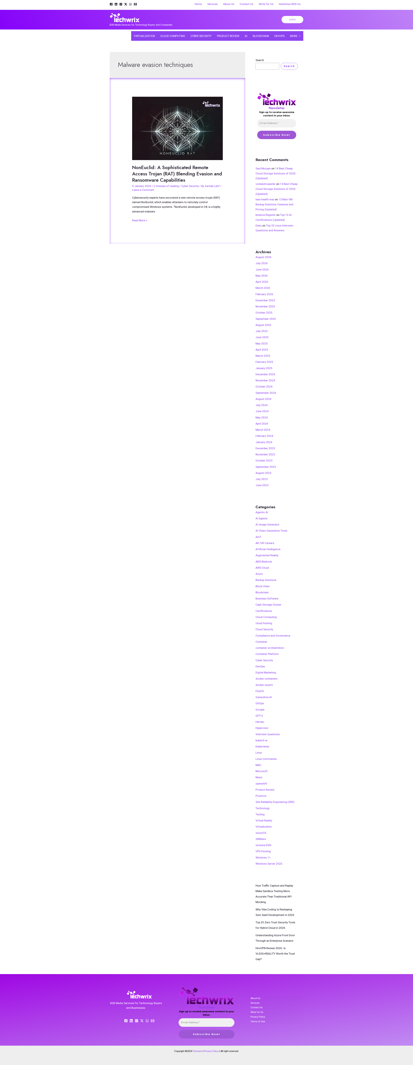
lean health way (265, 199)
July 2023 (262, 479)
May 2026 (262, 275)
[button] (292, 19)
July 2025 (262, 331)
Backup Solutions (266, 580)
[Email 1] (135, 4)
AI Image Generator (267, 524)
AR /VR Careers (265, 543)
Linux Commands (266, 759)
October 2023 (264, 460)
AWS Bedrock (264, 561)
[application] (299, 36)
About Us (255, 998)
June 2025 (262, 337)
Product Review (265, 789)
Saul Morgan (263, 168)
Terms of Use (258, 1021)
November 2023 (265, 454)
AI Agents (261, 518)
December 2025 (265, 300)
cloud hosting (264, 623)
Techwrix (197, 1051)
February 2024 (264, 435)
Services (255, 1002)
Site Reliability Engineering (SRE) (275, 802)
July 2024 (262, 405)
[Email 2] (152, 1020)
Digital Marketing (266, 672)
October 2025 (264, 312)
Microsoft (262, 771)
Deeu (259, 225)
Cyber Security (190, 186)
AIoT (258, 537)
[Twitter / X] (125, 4)
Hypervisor (262, 728)
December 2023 (265, 448)
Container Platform (267, 654)
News (259, 777)
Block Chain (263, 586)
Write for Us (257, 1012)
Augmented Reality (267, 555)
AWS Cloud (262, 567)
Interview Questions (268, 734)
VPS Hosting (263, 851)
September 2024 (266, 392)
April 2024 (262, 423)
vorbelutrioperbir (266, 184)
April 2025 (262, 349)
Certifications (264, 611)
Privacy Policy (258, 1016)
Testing (260, 814)
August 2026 (263, 257)
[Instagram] (120, 4)
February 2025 (264, 361)
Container (261, 641)
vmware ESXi (263, 845)
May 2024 (262, 417)
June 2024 (262, 411)
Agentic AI (262, 512)
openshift (261, 783)
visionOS (261, 832)
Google (260, 709)
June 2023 (262, 485)
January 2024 (264, 442)
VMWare (261, 839)
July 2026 (262, 263)
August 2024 (263, 399)
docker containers (266, 678)
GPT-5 (259, 715)
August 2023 (263, 473)
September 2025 (266, 318)
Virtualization (264, 826)
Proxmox (261, 795)
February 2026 (264, 294)
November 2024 (265, 380)
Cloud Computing (266, 617)
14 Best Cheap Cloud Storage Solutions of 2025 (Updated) (276, 173)
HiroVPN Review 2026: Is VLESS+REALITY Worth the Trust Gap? (275, 954)
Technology (263, 808)
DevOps (260, 666)
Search (260, 60)
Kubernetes (262, 746)
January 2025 (264, 368)
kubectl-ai (261, 740)
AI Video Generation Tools (271, 530)
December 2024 (265, 374)
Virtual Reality (264, 820)
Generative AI (264, 697)
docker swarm (264, 685)
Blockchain (262, 592)
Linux (259, 752)
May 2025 (262, 343)
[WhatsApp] (130, 4)
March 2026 (263, 288)
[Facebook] (111, 4)
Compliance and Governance (273, 635)
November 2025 (265, 306)
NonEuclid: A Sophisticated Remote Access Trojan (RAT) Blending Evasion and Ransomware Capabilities (177, 173)
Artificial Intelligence (268, 549)
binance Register (266, 214)
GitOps (260, 703)
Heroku (260, 721)
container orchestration (270, 647)
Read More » (139, 220)
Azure (259, 573)
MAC (258, 765)
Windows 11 (263, 857)
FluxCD (260, 691)
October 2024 (264, 386)
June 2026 (262, 269)
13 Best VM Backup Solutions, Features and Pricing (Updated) (274, 204)
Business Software (267, 598)
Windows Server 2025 (269, 863)
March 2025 (263, 355)
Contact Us (256, 1007)
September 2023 (266, 466)
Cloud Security (264, 629)
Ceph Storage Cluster (268, 604)
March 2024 (263, 429)
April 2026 (262, 281)
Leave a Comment (143, 189)
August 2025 (263, 325)
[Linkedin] (116, 4)
